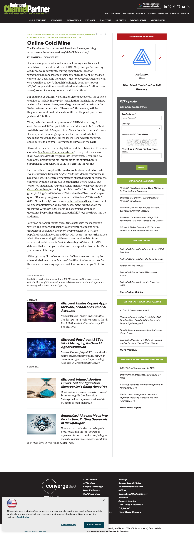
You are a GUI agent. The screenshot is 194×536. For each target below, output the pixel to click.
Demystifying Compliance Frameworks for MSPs (140, 376)
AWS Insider (89, 483)
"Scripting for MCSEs (81, 163)
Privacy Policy (142, 134)
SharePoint (105, 20)
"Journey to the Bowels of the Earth (77, 142)
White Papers (128, 13)
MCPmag (122, 490)
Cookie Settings (68, 525)
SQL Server (120, 20)
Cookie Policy (23, 517)
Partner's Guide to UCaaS (132, 266)
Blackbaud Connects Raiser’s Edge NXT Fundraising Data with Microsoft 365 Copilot (141, 219)
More (183, 14)
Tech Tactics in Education (130, 505)
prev (123, 56)
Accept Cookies (94, 525)
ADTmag (122, 480)
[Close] (103, 500)
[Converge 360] (59, 487)
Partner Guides (141, 241)
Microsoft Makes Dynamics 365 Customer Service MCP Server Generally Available (140, 229)
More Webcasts (128, 350)
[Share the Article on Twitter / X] (105, 34)
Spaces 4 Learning (127, 501)
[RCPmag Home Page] (27, 9)
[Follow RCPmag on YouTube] (183, 7)
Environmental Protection (130, 487)
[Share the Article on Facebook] (95, 34)
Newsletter (163, 13)
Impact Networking (141, 70)
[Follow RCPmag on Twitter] (169, 7)
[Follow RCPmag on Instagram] (178, 7)
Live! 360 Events (91, 490)
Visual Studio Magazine (129, 512)
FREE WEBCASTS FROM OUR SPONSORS (141, 302)
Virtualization (158, 20)
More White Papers (130, 408)
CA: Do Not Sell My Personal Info (146, 528)
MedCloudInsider (91, 494)
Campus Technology (93, 487)
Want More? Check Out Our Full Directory (142, 87)
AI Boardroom (90, 480)
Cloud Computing (37, 20)
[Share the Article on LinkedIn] (100, 34)
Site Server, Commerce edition (56, 152)
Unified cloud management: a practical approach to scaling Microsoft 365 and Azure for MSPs (138, 398)
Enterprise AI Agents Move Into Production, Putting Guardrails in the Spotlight (84, 419)
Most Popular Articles (141, 181)
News (107, 13)
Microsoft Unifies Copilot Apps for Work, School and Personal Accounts (84, 307)
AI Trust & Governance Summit (134, 310)
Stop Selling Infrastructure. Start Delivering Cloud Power (141, 332)
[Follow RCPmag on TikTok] (173, 7)
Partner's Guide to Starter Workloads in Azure (139, 274)
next (160, 56)
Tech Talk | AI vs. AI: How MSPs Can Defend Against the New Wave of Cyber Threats (141, 341)
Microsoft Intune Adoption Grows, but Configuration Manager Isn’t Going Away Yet (84, 383)
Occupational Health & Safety (132, 494)
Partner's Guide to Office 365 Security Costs (141, 259)
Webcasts (140, 13)
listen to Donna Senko (79, 201)
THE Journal (123, 508)
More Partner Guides (131, 292)
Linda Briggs (36, 57)
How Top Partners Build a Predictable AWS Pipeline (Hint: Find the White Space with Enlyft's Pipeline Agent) (140, 320)
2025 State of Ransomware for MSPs (137, 368)
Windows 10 (56, 20)
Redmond (123, 498)
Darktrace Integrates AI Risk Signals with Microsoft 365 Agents (139, 199)
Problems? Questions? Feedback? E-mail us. (108, 531)
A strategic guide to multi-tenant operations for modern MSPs (141, 386)
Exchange (90, 20)
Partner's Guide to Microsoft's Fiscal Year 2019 (140, 284)
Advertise (174, 13)
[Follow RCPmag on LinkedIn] (165, 7)
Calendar (116, 13)
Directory (151, 13)
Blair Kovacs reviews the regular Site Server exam (56, 156)
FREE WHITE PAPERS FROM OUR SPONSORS (142, 360)
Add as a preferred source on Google (151, 5)
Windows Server (138, 20)
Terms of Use (124, 528)
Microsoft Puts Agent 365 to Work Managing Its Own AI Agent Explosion (82, 343)
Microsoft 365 (74, 20)
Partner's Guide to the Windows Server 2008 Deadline (142, 251)
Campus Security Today (129, 483)
